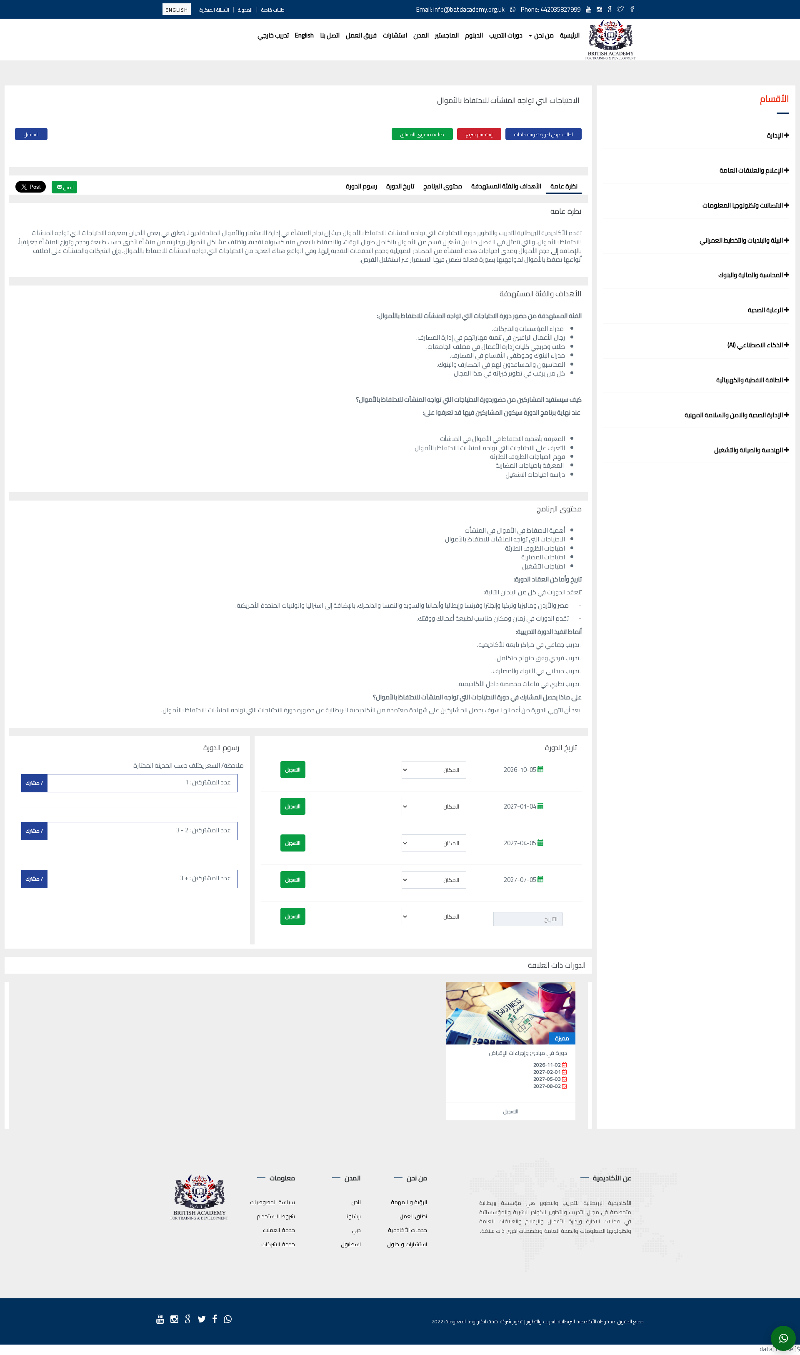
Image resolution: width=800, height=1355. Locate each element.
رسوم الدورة (361, 186)
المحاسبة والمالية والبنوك (751, 275)
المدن (421, 35)
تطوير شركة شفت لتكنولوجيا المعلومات (483, 1321)
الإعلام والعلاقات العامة (752, 170)
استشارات (395, 35)
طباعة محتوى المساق (422, 134)
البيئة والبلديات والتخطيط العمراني (742, 240)
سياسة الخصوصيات (272, 1202)
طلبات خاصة (273, 10)
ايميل (68, 187)
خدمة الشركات (278, 1244)
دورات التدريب (505, 35)
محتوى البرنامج (442, 186)
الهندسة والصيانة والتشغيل (749, 450)
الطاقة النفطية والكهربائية (750, 380)
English (176, 10)
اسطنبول (351, 1244)
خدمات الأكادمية (408, 1230)
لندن (356, 1202)
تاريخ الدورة (400, 186)
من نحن (543, 35)
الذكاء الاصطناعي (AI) (756, 345)
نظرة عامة (564, 186)
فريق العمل (361, 35)
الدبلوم (474, 35)
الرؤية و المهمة (409, 1202)
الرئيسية (570, 35)
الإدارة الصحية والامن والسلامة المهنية (734, 415)
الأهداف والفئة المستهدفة (506, 186)
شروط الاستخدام (276, 1216)
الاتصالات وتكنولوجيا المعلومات (743, 205)
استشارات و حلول (407, 1244)
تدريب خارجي (273, 35)
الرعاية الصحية (766, 310)
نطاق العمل (414, 1216)
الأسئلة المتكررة (214, 10)
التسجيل (31, 134)
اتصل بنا (330, 35)
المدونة (245, 10)
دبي (356, 1230)
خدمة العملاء (279, 1230)
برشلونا (353, 1216)
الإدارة (775, 135)
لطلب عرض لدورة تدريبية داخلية (543, 134)
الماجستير (447, 35)
